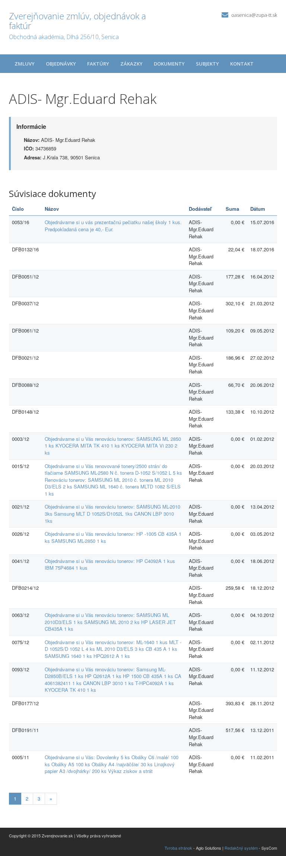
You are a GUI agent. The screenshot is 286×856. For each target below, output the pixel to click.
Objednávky (61, 63)
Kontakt (242, 63)
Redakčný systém (241, 848)
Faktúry (98, 63)
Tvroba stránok (178, 848)
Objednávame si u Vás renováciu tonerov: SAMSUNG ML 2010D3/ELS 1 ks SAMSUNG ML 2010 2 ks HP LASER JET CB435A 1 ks (110, 621)
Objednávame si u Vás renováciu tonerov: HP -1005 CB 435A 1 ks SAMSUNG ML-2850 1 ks (113, 537)
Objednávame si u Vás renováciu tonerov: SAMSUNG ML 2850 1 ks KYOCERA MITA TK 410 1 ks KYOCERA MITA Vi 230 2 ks (113, 445)
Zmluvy (25, 63)
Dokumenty (169, 63)
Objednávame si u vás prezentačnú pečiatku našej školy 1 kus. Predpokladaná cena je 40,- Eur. (113, 226)
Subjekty (207, 63)
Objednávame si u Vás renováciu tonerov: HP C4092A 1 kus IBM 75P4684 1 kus (110, 564)
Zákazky (131, 63)
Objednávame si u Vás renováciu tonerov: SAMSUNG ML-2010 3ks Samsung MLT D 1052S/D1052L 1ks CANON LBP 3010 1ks (112, 513)
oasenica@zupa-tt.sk (254, 15)
